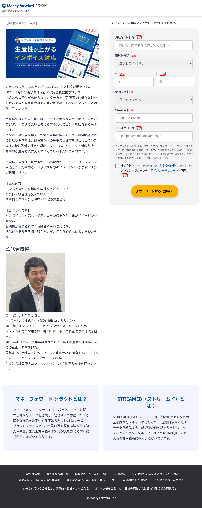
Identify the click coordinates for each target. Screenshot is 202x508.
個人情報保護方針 (57, 474)
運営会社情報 (31, 474)
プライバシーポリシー (162, 170)
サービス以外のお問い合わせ (130, 480)
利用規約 (119, 474)
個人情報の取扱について (171, 165)
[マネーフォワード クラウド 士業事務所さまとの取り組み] (24, 8)
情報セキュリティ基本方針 (91, 474)
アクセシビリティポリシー (170, 480)
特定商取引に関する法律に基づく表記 (155, 474)
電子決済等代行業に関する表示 (85, 480)
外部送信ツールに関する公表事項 (39, 480)
